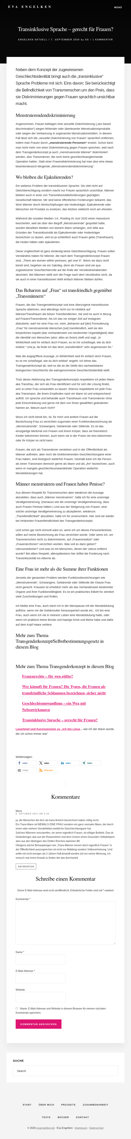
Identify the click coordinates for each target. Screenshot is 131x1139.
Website (20, 989)
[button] (26, 763)
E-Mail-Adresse (25, 971)
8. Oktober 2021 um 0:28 (32, 814)
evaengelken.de (45, 1128)
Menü (118, 7)
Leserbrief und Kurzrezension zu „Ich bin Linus (48, 729)
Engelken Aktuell (33, 39)
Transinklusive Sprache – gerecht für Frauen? (60, 720)
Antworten (26, 866)
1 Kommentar (102, 39)
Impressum (81, 1128)
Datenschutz (96, 1128)
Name (20, 952)
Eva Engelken (30, 6)
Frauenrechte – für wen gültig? (47, 676)
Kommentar (23, 899)
